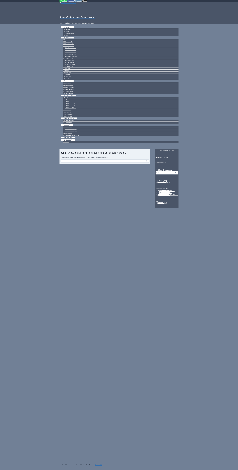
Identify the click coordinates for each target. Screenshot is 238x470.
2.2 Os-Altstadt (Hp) (68, 42)
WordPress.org (161, 203)
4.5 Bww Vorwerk (67, 116)
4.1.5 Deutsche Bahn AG (70, 108)
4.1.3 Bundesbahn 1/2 (70, 103)
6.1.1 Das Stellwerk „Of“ (71, 129)
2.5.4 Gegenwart (69, 66)
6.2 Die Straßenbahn (67, 133)
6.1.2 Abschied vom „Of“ (71, 131)
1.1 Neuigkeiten (66, 29)
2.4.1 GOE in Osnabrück (70, 48)
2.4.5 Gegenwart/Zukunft (71, 56)
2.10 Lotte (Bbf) (67, 76)
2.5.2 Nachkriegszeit (69, 62)
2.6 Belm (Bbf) (66, 68)
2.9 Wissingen (66, 74)
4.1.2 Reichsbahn (69, 101)
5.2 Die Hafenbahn (67, 122)
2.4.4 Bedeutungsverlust (70, 54)
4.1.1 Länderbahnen (69, 99)
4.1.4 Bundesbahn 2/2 (70, 106)
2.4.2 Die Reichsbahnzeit (70, 50)
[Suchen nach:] (167, 173)
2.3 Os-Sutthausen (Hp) (68, 44)
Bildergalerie (68, 137)
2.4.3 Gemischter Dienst (70, 52)
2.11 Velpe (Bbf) (67, 78)
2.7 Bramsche (66, 70)
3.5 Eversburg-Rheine (68, 91)
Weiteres (159, 182)
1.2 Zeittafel (66, 31)
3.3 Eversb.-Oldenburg (68, 87)
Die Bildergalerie (161, 162)
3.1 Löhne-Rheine (67, 83)
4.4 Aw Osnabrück (67, 114)
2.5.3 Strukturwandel (70, 64)
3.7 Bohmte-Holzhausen (68, 93)
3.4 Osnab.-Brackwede (68, 89)
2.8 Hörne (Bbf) (67, 72)
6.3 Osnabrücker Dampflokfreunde (71, 135)
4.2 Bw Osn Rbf (67, 110)
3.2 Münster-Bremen (68, 85)
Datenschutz (66, 142)
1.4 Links (65, 35)
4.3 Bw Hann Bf (67, 112)
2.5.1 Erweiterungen (69, 60)
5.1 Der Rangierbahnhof (68, 120)
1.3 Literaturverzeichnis (68, 33)
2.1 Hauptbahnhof (67, 40)
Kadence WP (98, 465)
